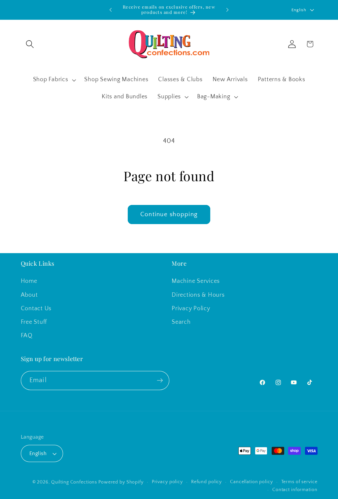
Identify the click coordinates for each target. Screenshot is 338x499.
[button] (30, 44)
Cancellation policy (251, 481)
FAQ (27, 335)
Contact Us (36, 308)
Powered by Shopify (121, 482)
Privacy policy (167, 481)
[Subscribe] (160, 380)
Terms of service (299, 481)
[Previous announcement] (110, 10)
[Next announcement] (227, 10)
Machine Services (196, 281)
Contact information (295, 489)
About (29, 295)
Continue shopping (169, 214)
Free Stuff (34, 322)
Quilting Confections (74, 482)
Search (181, 322)
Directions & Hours (198, 295)
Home (29, 281)
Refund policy (206, 481)
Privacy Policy (191, 308)
